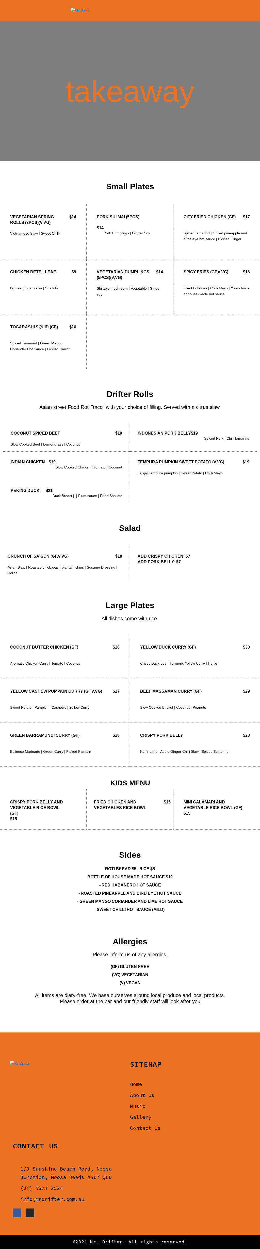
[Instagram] (30, 1212)
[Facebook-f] (17, 1212)
